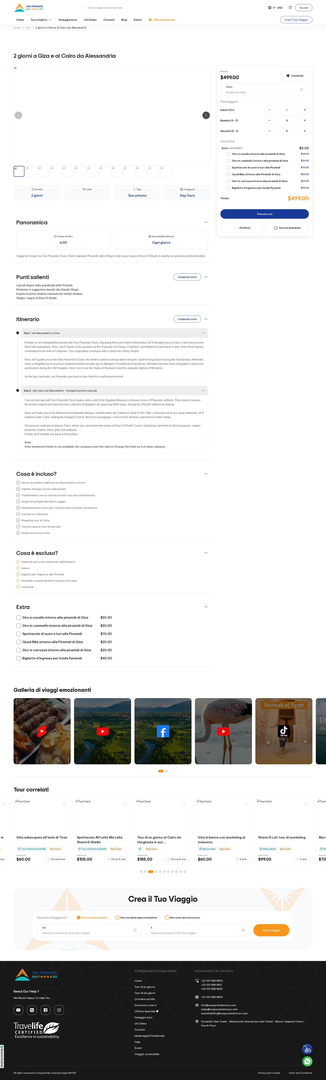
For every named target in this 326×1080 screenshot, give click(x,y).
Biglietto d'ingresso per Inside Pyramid (256, 188)
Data (229, 87)
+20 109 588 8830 (212, 981)
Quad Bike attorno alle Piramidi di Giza (256, 174)
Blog (124, 20)
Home (20, 20)
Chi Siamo (90, 20)
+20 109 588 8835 (212, 989)
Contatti (109, 20)
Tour (28, 27)
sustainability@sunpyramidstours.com (224, 1013)
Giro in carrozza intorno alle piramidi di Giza (259, 181)
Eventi (138, 20)
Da (44, 927)
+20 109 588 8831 (211, 985)
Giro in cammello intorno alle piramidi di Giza (260, 161)
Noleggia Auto (68, 20)
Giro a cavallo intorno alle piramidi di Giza (258, 154)
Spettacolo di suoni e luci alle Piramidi (256, 167)
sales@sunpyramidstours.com (219, 1009)
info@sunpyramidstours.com (218, 1005)
